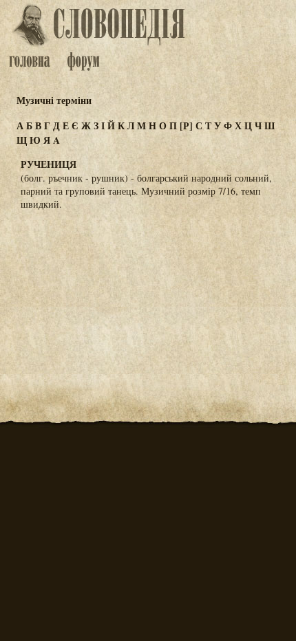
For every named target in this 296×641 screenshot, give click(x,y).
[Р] (186, 125)
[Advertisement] (148, 289)
